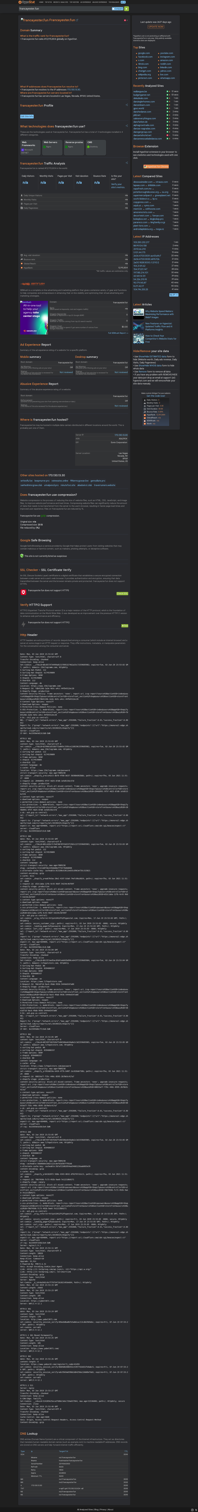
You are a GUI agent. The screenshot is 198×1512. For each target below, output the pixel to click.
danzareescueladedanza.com (147, 138)
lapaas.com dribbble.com (146, 185)
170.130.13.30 (73, 89)
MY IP (123, 2)
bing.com (142, 67)
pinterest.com (145, 78)
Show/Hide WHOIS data (150, 365)
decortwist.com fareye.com (148, 215)
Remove (143, 371)
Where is (44, 420)
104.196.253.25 (140, 289)
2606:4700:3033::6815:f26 (146, 259)
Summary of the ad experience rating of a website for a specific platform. (53, 350)
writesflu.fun (26, 480)
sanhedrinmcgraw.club (31, 485)
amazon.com (166, 60)
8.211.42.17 (138, 286)
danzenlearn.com (141, 105)
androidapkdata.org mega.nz (148, 229)
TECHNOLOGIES (114, 2)
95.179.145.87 (139, 282)
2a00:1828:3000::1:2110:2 (146, 262)
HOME (41, 2)
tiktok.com (143, 64)
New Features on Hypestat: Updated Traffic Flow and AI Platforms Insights (158, 326)
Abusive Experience (39, 384)
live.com (164, 74)
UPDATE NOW (156, 27)
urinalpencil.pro (51, 485)
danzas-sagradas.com (144, 128)
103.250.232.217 (141, 242)
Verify (36, 605)
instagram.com (167, 57)
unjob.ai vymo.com (143, 205)
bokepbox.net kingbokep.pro (148, 219)
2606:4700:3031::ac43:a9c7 (147, 255)
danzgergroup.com (142, 132)
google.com (144, 53)
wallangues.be (140, 91)
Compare (119, 9)
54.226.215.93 (140, 279)
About (110, 1509)
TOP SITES (48, 2)
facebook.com (145, 57)
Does (48, 495)
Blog (96, 1509)
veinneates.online (60, 480)
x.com (141, 60)
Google (35, 540)
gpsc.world (138, 108)
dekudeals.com (140, 98)
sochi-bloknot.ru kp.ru (145, 199)
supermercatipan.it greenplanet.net (151, 195)
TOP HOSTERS (74, 2)
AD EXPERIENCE (85, 2)
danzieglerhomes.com (144, 101)
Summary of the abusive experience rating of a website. (45, 389)
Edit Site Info (27, 116)
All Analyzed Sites (85, 1509)
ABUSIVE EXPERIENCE (99, 2)
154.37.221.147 (140, 269)
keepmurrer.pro (42, 480)
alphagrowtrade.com (143, 125)
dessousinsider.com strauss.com (150, 182)
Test (126, 626)
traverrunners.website (104, 485)
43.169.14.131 (139, 276)
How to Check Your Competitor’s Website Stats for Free (160, 339)
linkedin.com (166, 67)
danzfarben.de (140, 122)
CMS (89, 142)
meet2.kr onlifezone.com (146, 209)
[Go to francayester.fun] (77, 20)
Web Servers (50, 142)
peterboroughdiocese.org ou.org (150, 192)
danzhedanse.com (142, 111)
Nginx (48, 147)
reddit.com (165, 64)
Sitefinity (94, 147)
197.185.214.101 (140, 272)
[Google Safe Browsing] (21, 556)
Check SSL (122, 593)
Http (29, 635)
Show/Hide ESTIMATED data (152, 356)
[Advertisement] (74, 63)
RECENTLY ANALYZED (60, 2)
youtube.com (166, 53)
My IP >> (174, 295)
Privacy (103, 1509)
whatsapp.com (167, 78)
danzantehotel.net (142, 135)
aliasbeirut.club (84, 485)
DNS (29, 1433)
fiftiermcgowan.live (79, 480)
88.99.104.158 (140, 245)
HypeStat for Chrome (158, 166)
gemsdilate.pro (98, 480)
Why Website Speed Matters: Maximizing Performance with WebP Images (159, 314)
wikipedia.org (144, 74)
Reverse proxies (74, 142)
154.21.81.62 (139, 266)
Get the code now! (156, 396)
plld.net (136, 115)
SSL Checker (45, 570)
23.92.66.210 (139, 249)
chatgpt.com (144, 71)
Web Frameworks (28, 144)
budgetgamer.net (141, 95)
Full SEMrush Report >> (118, 333)
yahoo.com (165, 71)
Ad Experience (35, 345)
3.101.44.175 (139, 252)
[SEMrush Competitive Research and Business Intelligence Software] (32, 284)
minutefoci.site (68, 485)
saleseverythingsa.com (144, 118)
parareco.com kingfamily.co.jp (149, 222)
